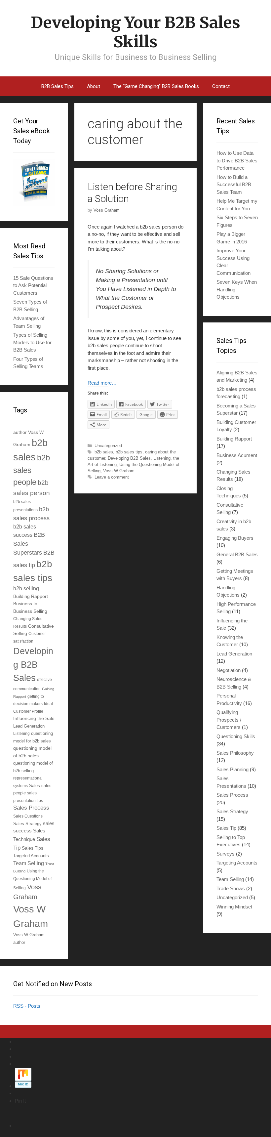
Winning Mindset (234, 906)
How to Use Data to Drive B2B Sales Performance (236, 160)
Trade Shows (230, 888)
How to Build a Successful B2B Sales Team (233, 184)
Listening (162, 458)
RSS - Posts (26, 1006)
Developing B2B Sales (129, 458)
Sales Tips (32, 848)
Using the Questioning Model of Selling (32, 879)
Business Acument (236, 455)
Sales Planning (232, 769)
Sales (34, 785)
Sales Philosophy (235, 753)
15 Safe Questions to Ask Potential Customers (33, 285)
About (93, 86)
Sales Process (31, 808)
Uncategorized (108, 445)
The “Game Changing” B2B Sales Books (156, 86)
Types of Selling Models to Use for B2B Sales (32, 342)
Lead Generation (29, 726)
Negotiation (228, 670)
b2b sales (104, 451)
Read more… (102, 383)
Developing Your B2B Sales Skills (135, 32)
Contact (221, 86)
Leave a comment (112, 477)
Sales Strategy (27, 823)
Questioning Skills (235, 736)
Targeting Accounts (236, 862)
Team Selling (28, 863)
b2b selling (26, 588)
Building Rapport (30, 596)
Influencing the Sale (34, 718)
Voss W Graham (119, 470)
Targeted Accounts (31, 855)
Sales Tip (226, 828)
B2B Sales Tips (57, 86)
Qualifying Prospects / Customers (228, 719)
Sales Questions (28, 816)
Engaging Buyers (234, 538)
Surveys (225, 854)
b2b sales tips (129, 451)
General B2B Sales (237, 554)
